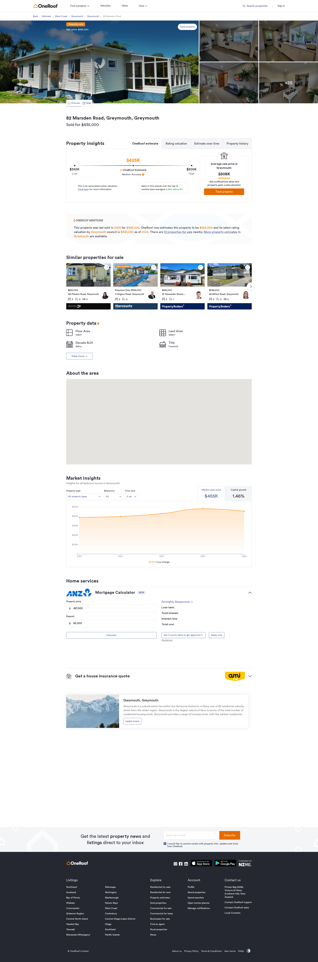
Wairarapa (110, 887)
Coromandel (72, 908)
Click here (83, 189)
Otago (108, 924)
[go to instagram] (175, 863)
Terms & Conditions (211, 951)
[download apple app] (201, 864)
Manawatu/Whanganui (78, 935)
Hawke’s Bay (72, 924)
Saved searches (196, 898)
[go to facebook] (181, 863)
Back (35, 16)
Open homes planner (199, 903)
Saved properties (196, 892)
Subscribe (230, 835)
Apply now (216, 635)
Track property (187, 27)
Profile (191, 887)
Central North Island (77, 919)
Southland (110, 929)
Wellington (111, 892)
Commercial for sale (161, 908)
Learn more (132, 721)
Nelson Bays (111, 903)
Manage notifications (199, 908)
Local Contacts (232, 913)
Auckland (71, 892)
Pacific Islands (112, 935)
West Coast (61, 16)
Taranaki (70, 929)
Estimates (106, 6)
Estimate (46, 16)
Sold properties (158, 903)
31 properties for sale (178, 231)
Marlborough (112, 898)
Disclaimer (167, 640)
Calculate (111, 635)
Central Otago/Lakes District (120, 919)
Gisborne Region (75, 913)
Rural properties (158, 929)
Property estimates (160, 898)
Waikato (70, 903)
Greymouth (77, 16)
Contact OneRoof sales (237, 908)
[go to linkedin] (186, 863)
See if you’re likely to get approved (182, 635)
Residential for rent (160, 892)
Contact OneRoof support (238, 902)
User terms (230, 951)
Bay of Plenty (73, 898)
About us (177, 951)
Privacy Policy (191, 951)
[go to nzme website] (245, 864)
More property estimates (220, 231)
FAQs (241, 951)
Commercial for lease (161, 913)
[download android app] (225, 864)
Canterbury (111, 913)
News (125, 6)
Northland (71, 887)
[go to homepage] (45, 6)
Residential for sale (160, 887)
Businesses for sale (160, 919)
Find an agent (157, 924)
